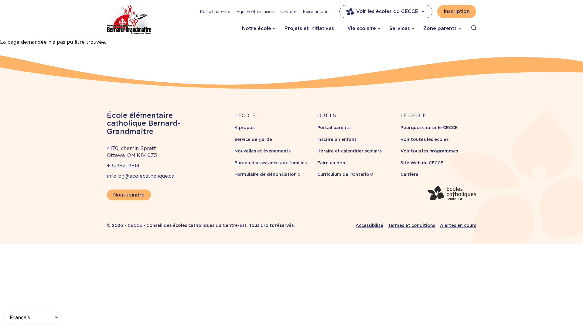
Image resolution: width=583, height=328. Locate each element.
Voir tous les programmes (429, 151)
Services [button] (399, 28)
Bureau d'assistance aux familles (270, 162)
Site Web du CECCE (422, 162)
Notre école (256, 28)
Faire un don (316, 11)
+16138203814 (123, 166)
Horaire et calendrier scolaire (349, 151)
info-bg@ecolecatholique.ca (140, 176)
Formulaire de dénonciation (265, 174)
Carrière (288, 11)
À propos (244, 127)
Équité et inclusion (255, 11)
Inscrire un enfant (336, 139)
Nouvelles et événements (262, 151)
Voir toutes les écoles (424, 139)
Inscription (457, 11)
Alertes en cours (458, 225)
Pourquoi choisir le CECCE (429, 127)
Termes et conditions (411, 225)
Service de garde (253, 139)
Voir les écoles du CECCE (387, 11)
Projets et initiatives (309, 28)
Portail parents (215, 11)
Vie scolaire (361, 28)
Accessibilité (369, 225)
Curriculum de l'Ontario (343, 174)
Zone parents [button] (440, 28)
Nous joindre (129, 195)
